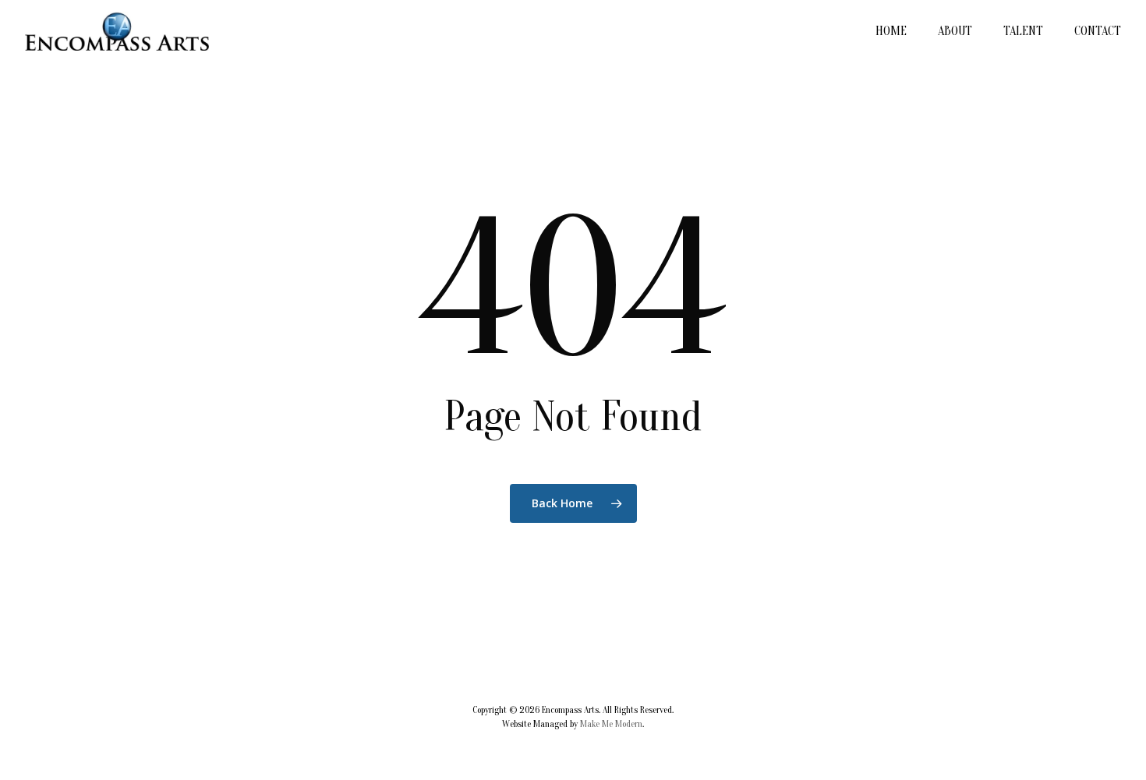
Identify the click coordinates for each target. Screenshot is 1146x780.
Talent (1023, 31)
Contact (1097, 31)
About (955, 31)
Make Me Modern (611, 723)
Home (891, 31)
